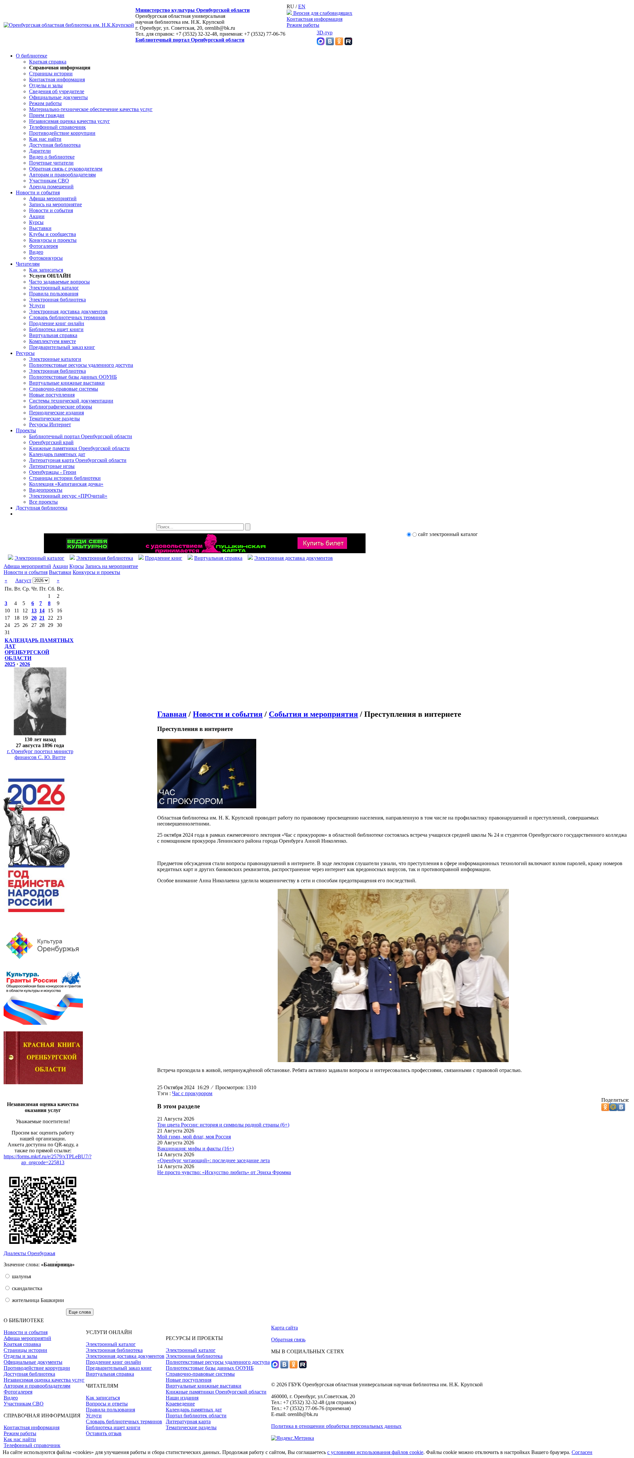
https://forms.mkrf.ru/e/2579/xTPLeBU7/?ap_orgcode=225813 (47, 1159)
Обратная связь (288, 1339)
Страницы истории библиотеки (65, 478)
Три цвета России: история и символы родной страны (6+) (223, 1125)
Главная (172, 714)
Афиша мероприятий (53, 198)
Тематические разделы (54, 418)
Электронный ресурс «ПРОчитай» (68, 496)
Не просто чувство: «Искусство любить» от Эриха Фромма (224, 1172)
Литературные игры (52, 466)
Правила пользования (53, 293)
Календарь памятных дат (57, 454)
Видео (36, 252)
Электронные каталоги (55, 359)
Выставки (40, 228)
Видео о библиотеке (52, 157)
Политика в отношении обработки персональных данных (336, 1426)
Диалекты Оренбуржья (29, 1253)
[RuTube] (348, 43)
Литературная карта (188, 1421)
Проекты (26, 430)
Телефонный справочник (57, 127)
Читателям (28, 264)
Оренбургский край (51, 442)
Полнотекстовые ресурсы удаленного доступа (81, 365)
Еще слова (80, 1312)
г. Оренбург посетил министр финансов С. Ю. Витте (40, 754)
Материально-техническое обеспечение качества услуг (91, 109)
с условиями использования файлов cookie (375, 1452)
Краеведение (180, 1403)
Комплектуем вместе (52, 341)
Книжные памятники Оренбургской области (79, 448)
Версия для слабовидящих (322, 13)
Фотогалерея (43, 246)
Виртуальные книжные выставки (67, 383)
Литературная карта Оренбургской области (77, 460)
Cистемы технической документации (71, 400)
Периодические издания (56, 412)
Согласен (582, 1452)
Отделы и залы (46, 85)
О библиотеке (31, 55)
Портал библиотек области (196, 1415)
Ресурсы (25, 353)
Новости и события (38, 192)
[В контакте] (330, 43)
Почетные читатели (51, 163)
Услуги (37, 305)
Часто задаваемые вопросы (59, 282)
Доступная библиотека (55, 145)
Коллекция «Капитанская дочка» (66, 484)
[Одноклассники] (339, 43)
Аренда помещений (51, 186)
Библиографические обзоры (60, 406)
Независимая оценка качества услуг (69, 121)
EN (301, 6)
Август (23, 580)
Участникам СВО (49, 180)
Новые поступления (52, 395)
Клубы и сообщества (52, 234)
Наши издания (182, 1397)
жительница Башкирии (37, 1300)
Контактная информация (314, 19)
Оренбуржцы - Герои (52, 472)
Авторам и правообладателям (62, 174)
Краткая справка (47, 61)
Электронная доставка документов (68, 311)
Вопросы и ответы (107, 1403)
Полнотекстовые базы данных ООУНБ (73, 377)
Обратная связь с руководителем (65, 169)
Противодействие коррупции (62, 133)
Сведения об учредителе (56, 91)
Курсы (36, 222)
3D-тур (325, 32)
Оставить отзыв (104, 1433)
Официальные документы (58, 97)
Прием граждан (46, 115)
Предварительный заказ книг (62, 347)
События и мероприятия (313, 714)
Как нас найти (45, 139)
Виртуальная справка (53, 335)
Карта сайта (284, 1327)
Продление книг (163, 558)
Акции (37, 216)
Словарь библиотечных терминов (67, 317)
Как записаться (46, 270)
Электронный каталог (54, 287)
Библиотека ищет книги (56, 329)
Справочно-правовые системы (63, 389)
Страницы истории (51, 73)
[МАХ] (321, 43)
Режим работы (303, 25)
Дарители (40, 151)
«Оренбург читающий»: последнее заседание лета (213, 1160)
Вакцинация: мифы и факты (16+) (195, 1148)
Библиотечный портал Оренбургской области (189, 40)
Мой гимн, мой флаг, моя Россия (194, 1136)
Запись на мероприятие (55, 204)
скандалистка (26, 1288)
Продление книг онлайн (56, 323)
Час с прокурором (192, 1093)
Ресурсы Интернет (50, 424)
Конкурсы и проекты (53, 240)
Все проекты (43, 502)
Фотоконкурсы (46, 258)
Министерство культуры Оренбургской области (192, 10)
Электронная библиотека (57, 299)
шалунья (21, 1276)
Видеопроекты (45, 490)
